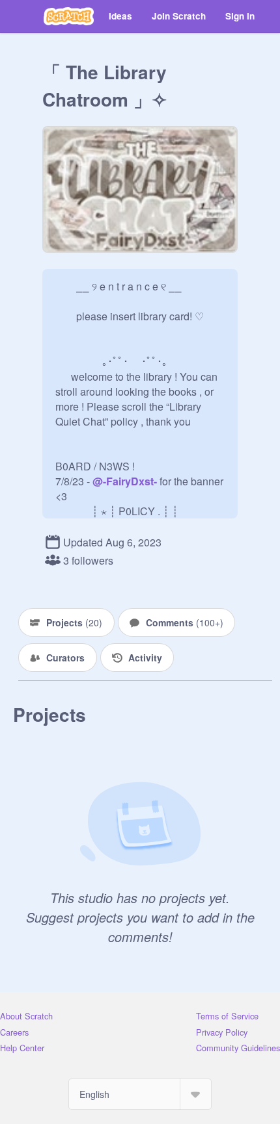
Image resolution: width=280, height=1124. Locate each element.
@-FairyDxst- (124, 481)
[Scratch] (68, 16)
